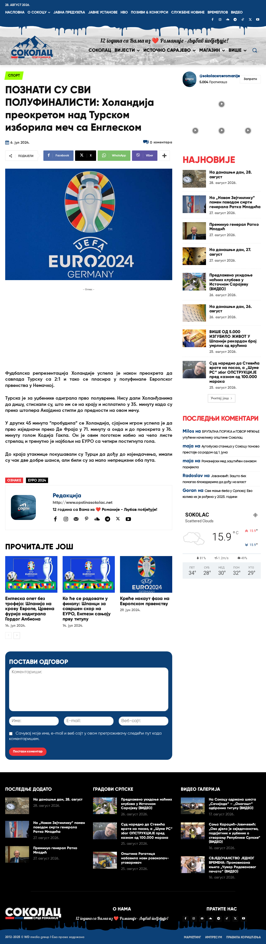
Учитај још (220, 398)
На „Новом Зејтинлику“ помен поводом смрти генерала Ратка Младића (235, 202)
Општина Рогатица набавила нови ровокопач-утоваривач (145, 858)
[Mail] (76, 518)
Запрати (250, 79)
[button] (254, 50)
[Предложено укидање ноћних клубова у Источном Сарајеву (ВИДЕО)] (194, 282)
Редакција (67, 495)
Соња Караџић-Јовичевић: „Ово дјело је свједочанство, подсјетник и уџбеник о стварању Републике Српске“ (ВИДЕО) (234, 833)
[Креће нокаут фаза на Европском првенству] (146, 574)
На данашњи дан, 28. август (230, 174)
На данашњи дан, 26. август (230, 309)
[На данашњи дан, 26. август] (194, 313)
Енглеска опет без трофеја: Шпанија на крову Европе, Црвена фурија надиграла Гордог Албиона (29, 609)
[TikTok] (243, 20)
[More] (164, 155)
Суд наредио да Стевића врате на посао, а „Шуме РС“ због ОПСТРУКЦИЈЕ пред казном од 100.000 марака (234, 372)
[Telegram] (235, 20)
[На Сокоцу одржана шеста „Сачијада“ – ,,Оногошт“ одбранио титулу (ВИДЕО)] (193, 805)
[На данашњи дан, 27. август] (194, 256)
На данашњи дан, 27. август (230, 252)
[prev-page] (8, 635)
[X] (250, 20)
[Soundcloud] (227, 20)
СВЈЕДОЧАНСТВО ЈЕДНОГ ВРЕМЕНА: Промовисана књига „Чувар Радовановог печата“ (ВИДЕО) (232, 864)
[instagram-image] (195, 104)
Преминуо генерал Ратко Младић (234, 227)
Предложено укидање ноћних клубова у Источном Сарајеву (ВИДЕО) (230, 282)
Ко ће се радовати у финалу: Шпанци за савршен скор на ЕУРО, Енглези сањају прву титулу (87, 609)
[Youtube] (258, 20)
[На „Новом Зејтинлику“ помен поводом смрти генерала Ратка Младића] (194, 204)
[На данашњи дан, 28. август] (194, 179)
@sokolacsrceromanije (220, 76)
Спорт (14, 75)
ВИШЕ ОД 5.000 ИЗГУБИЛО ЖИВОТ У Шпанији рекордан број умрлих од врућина (232, 338)
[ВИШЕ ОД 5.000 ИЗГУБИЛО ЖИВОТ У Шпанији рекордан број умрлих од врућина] (194, 338)
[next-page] (17, 635)
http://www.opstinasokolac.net (82, 503)
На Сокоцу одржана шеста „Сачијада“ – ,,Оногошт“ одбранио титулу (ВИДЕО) (232, 803)
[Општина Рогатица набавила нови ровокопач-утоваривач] (105, 860)
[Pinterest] (86, 519)
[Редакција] (29, 508)
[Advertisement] (88, 328)
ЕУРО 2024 (37, 480)
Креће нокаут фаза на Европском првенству (144, 601)
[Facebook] (212, 20)
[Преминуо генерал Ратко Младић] (194, 231)
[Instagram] (220, 20)
